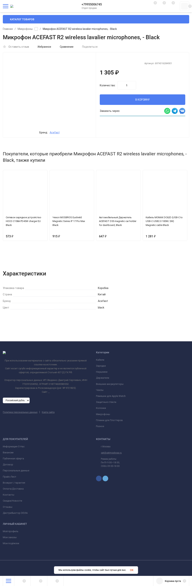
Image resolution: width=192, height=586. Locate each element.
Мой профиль (10, 531)
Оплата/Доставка (13, 488)
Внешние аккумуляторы (110, 384)
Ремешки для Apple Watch (111, 396)
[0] (184, 6)
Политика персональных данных (20, 412)
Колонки (101, 408)
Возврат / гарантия (14, 482)
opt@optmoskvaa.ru (111, 452)
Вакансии (8, 452)
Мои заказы (10, 537)
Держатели (102, 377)
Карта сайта (48, 412)
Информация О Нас (14, 446)
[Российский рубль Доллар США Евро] (16, 400)
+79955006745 (92, 4)
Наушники (101, 371)
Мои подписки (11, 543)
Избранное (44, 46)
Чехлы (100, 390)
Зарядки (101, 365)
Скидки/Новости (12, 500)
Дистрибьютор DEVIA (15, 513)
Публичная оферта (13, 458)
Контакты (8, 494)
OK (132, 570)
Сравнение (67, 46)
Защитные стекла (106, 402)
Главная (8, 29)
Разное (100, 426)
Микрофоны (25, 29)
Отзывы (7, 507)
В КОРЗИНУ (142, 99)
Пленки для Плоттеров (109, 420)
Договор (8, 464)
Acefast (55, 132)
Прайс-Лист (9, 476)
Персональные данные (16, 470)
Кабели (100, 359)
